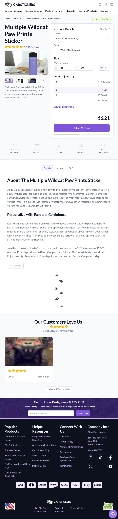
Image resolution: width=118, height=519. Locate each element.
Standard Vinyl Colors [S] (67, 38)
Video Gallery (39, 455)
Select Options (82, 128)
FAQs (71, 168)
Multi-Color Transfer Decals (15, 457)
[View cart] (111, 4)
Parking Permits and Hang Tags (18, 466)
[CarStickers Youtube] (110, 466)
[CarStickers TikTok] (100, 457)
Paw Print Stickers (51, 18)
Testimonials (66, 465)
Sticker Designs (33, 10)
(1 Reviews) (34, 47)
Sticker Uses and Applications (13, 474)
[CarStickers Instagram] (90, 457)
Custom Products (87, 10)
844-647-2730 (94, 450)
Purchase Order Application (67, 459)
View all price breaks (64, 106)
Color (56, 45)
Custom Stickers (13, 10)
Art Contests (66, 452)
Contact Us (65, 436)
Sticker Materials (40, 460)
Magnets (70, 10)
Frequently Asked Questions (41, 438)
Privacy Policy (77, 508)
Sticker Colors (39, 465)
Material (58, 33)
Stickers (17, 18)
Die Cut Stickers (13, 445)
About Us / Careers (96, 431)
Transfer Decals (12, 450)
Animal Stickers (32, 18)
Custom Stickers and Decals (15, 438)
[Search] (100, 4)
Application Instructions (44, 445)
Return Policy (66, 441)
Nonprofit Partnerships (71, 446)
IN (101, 67)
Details (47, 168)
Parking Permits (53, 10)
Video (60, 168)
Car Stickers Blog (41, 450)
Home (7, 18)
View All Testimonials (59, 389)
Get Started (15, 265)
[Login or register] (106, 4)
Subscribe (83, 413)
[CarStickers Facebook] (110, 457)
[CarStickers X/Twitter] (90, 466)
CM (107, 67)
